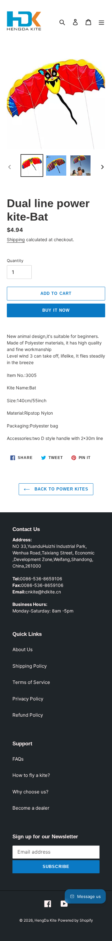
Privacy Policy (27, 699)
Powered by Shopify (75, 920)
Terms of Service (31, 682)
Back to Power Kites (61, 489)
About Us (22, 649)
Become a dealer (30, 808)
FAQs (18, 759)
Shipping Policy (29, 666)
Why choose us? (30, 792)
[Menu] (101, 22)
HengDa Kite (46, 920)
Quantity (15, 260)
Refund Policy (27, 715)
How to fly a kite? (31, 775)
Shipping (16, 239)
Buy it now (56, 310)
